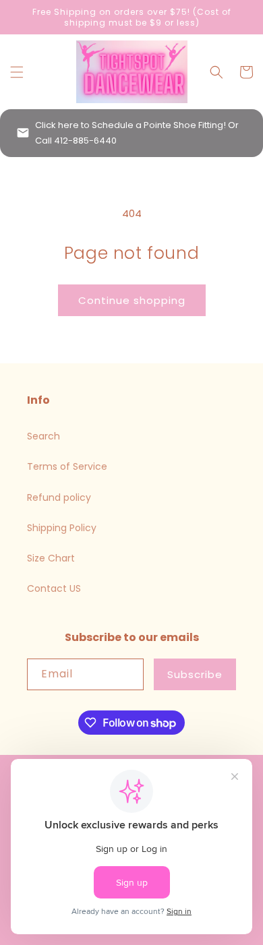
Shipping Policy (61, 528)
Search (43, 436)
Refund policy (59, 497)
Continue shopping (131, 300)
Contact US (54, 588)
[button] (17, 72)
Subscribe (195, 674)
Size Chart (51, 558)
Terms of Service (67, 466)
